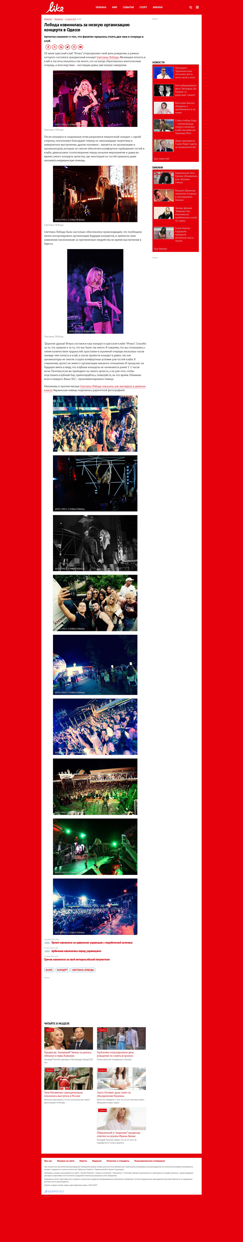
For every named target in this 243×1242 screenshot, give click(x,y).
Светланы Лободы (108, 57)
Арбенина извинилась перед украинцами (73, 951)
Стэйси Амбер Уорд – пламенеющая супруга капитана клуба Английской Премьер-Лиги (185, 127)
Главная (48, 19)
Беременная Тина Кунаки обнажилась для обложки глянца (186, 177)
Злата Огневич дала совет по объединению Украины (114, 1094)
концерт (62, 970)
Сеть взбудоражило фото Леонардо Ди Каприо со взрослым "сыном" (186, 90)
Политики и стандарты (118, 1160)
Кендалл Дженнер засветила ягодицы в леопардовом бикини (185, 195)
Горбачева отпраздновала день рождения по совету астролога (115, 1054)
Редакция (97, 1160)
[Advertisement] (95, 999)
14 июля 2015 (70, 19)
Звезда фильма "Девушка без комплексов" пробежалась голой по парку (186, 214)
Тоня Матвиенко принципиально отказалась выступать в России (63, 1094)
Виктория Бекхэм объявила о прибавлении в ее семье (185, 107)
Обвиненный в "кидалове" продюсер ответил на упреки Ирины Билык (118, 1134)
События (128, 7)
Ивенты (83, 1160)
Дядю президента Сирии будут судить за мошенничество (186, 144)
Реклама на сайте (65, 1160)
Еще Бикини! (160, 248)
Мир (114, 7)
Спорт (143, 7)
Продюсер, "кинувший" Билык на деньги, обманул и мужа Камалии (67, 1054)
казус (49, 970)
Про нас (48, 1160)
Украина (101, 7)
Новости (158, 62)
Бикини (158, 7)
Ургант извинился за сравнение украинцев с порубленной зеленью (88, 942)
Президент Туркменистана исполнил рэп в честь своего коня (185, 72)
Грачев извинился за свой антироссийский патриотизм (77, 959)
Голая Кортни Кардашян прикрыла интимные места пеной (184, 234)
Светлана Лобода (83, 970)
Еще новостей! (161, 158)
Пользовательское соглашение (149, 1160)
